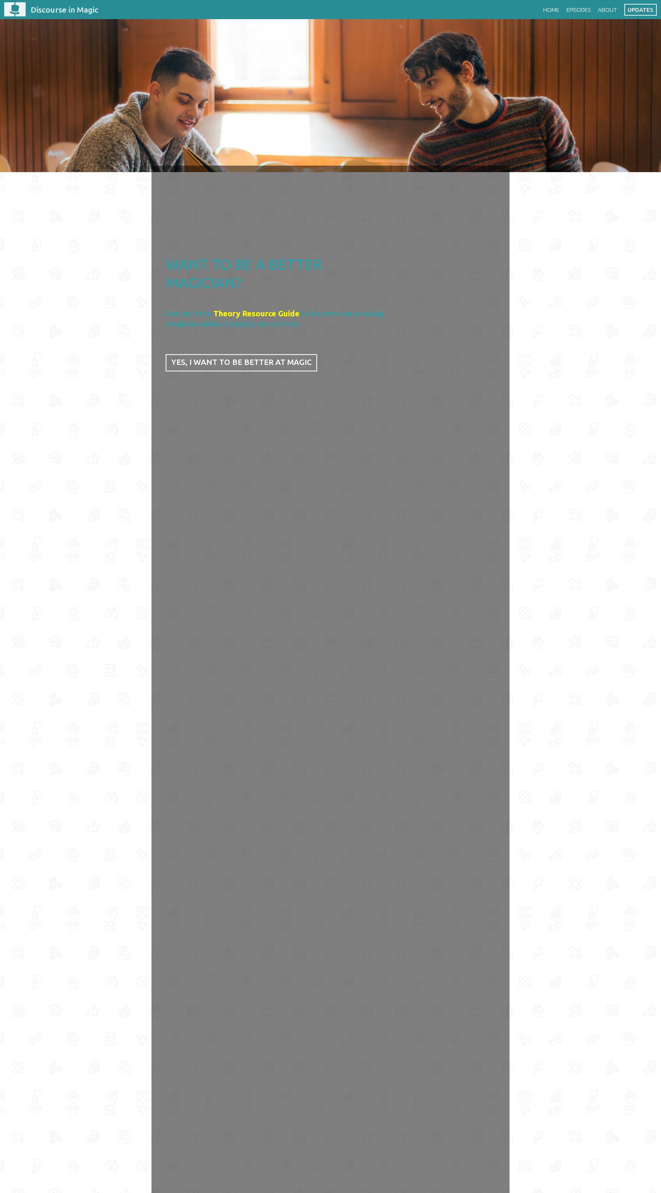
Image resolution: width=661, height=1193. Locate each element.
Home (551, 10)
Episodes (579, 10)
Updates (640, 10)
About (607, 10)
